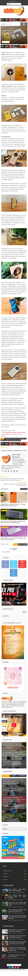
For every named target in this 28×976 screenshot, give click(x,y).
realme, (20, 36)
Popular (5, 775)
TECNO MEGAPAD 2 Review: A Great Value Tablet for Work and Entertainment (13, 745)
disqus (20, 544)
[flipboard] (18, 1)
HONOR (3, 493)
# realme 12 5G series (14, 438)
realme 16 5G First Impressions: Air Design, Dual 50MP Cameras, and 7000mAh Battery (13, 522)
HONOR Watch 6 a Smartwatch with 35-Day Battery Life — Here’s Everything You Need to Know (17, 949)
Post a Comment (6, 551)
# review (5, 440)
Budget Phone (5, 527)
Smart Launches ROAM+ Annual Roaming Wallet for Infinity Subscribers (17, 897)
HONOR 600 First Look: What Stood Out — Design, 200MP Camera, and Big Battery (13, 505)
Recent (14, 775)
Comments (22, 775)
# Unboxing (17, 440)
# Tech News (11, 440)
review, (14, 38)
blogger (15, 544)
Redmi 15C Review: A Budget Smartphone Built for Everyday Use (13, 816)
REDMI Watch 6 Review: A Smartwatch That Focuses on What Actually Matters (12, 763)
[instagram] (9, 1)
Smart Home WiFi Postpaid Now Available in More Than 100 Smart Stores (17, 904)
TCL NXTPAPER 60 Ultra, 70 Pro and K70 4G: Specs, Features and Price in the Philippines (14, 754)
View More (24, 489)
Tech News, (19, 38)
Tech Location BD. (12, 969)
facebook (24, 544)
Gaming (5, 873)
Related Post (5, 489)
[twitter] (14, 1)
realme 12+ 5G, (10, 38)
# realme (7, 438)
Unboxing (6, 876)
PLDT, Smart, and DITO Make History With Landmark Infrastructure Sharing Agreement (17, 917)
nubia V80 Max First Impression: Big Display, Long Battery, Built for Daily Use (13, 538)
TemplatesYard (12, 972)
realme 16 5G (4, 510)
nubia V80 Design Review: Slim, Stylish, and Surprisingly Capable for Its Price (14, 808)
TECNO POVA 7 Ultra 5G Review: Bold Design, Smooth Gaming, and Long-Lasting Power (13, 781)
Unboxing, (4, 39)
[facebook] (16, 1)
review (5, 879)
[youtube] (11, 1)
